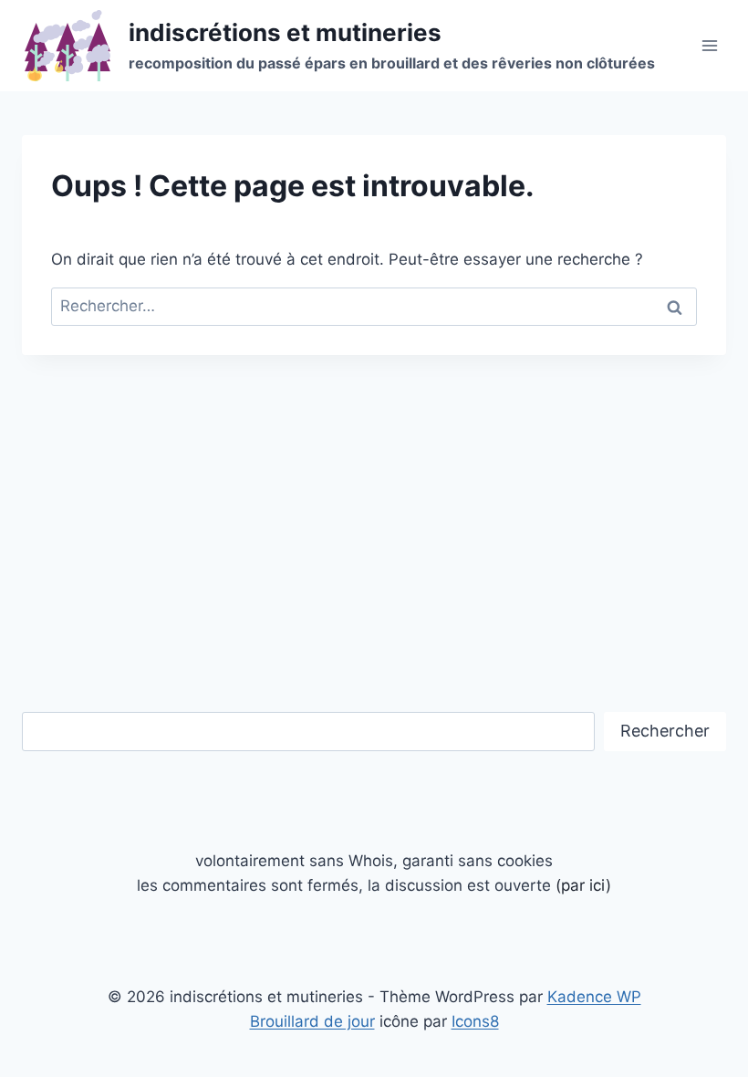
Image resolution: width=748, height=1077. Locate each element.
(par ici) (583, 885)
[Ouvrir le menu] (709, 45)
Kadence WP (594, 997)
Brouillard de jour (312, 1021)
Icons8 (475, 1021)
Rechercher (665, 730)
